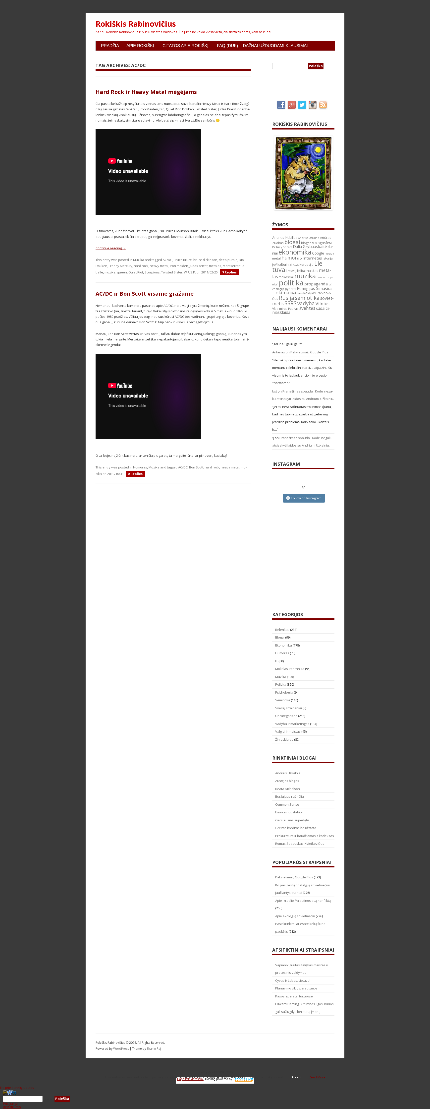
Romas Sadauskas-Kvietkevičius (299, 843)
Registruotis (12, 1107)
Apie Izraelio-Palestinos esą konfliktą (303, 900)
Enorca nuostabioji (289, 812)
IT (276, 661)
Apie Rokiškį (140, 45)
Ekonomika (283, 645)
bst (274, 391)
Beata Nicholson (287, 788)
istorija (328, 258)
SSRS (290, 303)
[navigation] (215, 1099)
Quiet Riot (135, 272)
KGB (296, 264)
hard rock (141, 265)
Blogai (279, 637)
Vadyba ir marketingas (292, 723)
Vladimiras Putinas (285, 309)
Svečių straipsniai (288, 708)
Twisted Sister (171, 272)
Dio (241, 260)
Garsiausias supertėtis (292, 820)
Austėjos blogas (287, 781)
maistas (312, 270)
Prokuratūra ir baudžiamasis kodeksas (304, 836)
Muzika (138, 260)
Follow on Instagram (306, 498)
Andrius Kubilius (284, 237)
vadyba (306, 303)
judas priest (199, 265)
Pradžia (110, 45)
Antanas (278, 352)
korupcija (307, 264)
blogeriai (307, 243)
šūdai (320, 308)
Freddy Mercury (120, 265)
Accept (297, 1077)
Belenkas (282, 629)
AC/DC (167, 260)
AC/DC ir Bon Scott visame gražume (145, 293)
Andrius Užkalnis (308, 238)
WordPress (121, 1048)
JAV (274, 264)
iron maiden (179, 265)
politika (291, 283)
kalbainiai (284, 264)
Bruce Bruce (183, 260)
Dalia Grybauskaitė (310, 246)
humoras (291, 258)
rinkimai (281, 292)
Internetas (312, 258)
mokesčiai (286, 277)
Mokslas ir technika (289, 668)
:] (273, 438)
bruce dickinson (205, 260)
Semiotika (282, 700)
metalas (215, 265)
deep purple (228, 260)
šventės (307, 308)
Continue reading (111, 248)
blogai (292, 242)
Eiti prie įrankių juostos (17, 1087)
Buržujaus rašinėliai (290, 796)
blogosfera (323, 243)
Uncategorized (286, 716)
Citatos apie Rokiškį (185, 45)
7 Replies (229, 272)
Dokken (101, 265)
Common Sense (287, 804)
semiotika (307, 297)
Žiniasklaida (284, 739)
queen (122, 272)
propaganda (316, 284)
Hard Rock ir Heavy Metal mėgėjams (146, 91)
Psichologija (284, 692)
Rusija (286, 297)
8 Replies (135, 473)
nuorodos (323, 277)
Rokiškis (297, 293)
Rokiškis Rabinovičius (136, 24)
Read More (317, 1077)
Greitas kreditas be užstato (295, 828)
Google (318, 253)
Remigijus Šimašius (314, 288)
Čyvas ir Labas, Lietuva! (292, 980)
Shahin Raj (154, 1048)
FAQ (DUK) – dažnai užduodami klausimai (262, 45)
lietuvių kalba (295, 271)
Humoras (140, 467)
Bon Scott (196, 467)
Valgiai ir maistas (288, 731)
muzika (110, 272)
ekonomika (294, 252)
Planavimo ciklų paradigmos (296, 988)
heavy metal (159, 265)
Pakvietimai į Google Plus (309, 352)
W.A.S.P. (190, 272)
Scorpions (152, 272)
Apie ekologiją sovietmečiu (295, 916)
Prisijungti (10, 1103)
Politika (280, 684)
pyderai (290, 289)
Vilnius (322, 304)
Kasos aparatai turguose (294, 996)
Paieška (48, 1099)
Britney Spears (282, 247)
